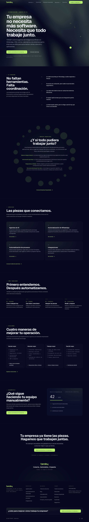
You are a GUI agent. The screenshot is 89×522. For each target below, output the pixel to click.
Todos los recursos (44, 488)
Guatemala (56, 499)
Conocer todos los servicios (14, 263)
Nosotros (65, 2)
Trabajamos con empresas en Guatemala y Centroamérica (44, 455)
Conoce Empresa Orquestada (44, 190)
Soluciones (38, 2)
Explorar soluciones (12, 371)
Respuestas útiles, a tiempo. (35, 365)
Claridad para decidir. (72, 365)
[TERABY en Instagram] (82, 518)
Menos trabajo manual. (53, 365)
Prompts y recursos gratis (46, 499)
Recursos (57, 2)
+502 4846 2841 (72, 488)
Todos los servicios (58, 488)
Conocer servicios (34, 52)
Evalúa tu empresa (75, 2)
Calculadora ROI (43, 494)
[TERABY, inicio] (9, 2)
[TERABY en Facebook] (79, 518)
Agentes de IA (29, 488)
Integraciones (29, 500)
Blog (41, 491)
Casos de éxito (43, 497)
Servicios (31, 2)
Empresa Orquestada (48, 2)
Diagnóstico (57, 502)
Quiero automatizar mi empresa (17, 52)
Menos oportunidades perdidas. (14, 364)
